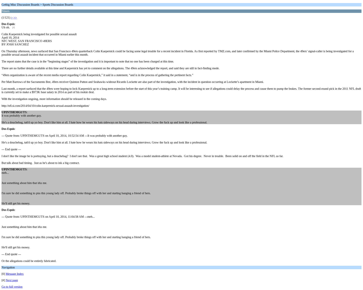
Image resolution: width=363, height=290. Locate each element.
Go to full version (12, 286)
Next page (12, 280)
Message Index (15, 273)
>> (15, 17)
